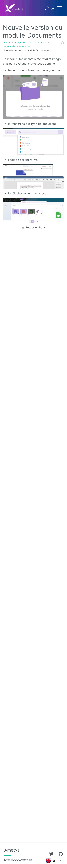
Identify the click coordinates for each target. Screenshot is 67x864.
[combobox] (53, 860)
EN (54, 860)
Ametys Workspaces (24, 42)
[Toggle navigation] (58, 8)
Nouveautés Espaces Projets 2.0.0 (20, 46)
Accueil (6, 42)
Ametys (18, 854)
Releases (41, 42)
